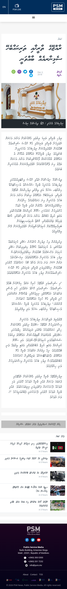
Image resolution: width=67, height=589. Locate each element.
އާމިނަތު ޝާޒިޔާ (59, 73)
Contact (33, 574)
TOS (41, 574)
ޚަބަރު (60, 39)
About (25, 574)
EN (4, 6)
